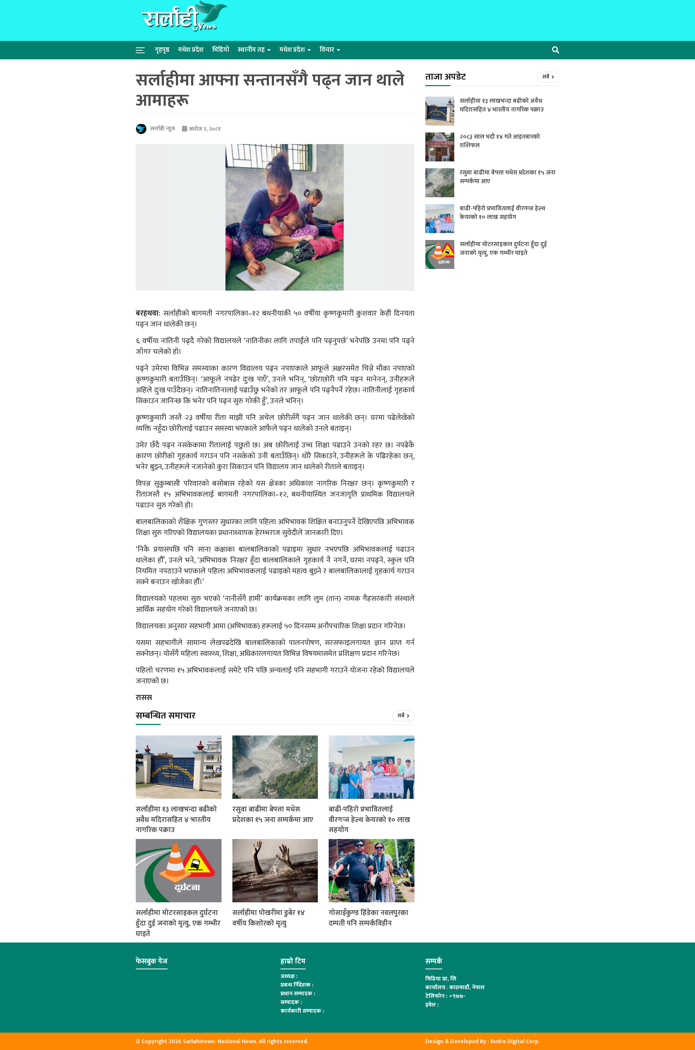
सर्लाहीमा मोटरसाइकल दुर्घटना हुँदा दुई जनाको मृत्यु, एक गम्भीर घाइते (178, 923)
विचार (327, 50)
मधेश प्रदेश (190, 50)
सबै (401, 715)
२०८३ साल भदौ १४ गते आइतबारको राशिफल (500, 141)
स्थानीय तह (251, 50)
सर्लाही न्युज (162, 129)
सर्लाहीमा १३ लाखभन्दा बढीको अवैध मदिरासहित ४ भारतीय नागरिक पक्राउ (176, 819)
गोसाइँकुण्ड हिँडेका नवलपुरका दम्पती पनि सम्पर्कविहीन (368, 918)
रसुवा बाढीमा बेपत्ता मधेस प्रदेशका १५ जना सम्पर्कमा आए (272, 814)
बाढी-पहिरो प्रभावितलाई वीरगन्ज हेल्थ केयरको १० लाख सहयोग (369, 819)
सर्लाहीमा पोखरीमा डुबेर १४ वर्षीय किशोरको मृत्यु (268, 918)
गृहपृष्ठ (162, 50)
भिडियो (220, 50)
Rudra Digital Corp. (514, 1041)
